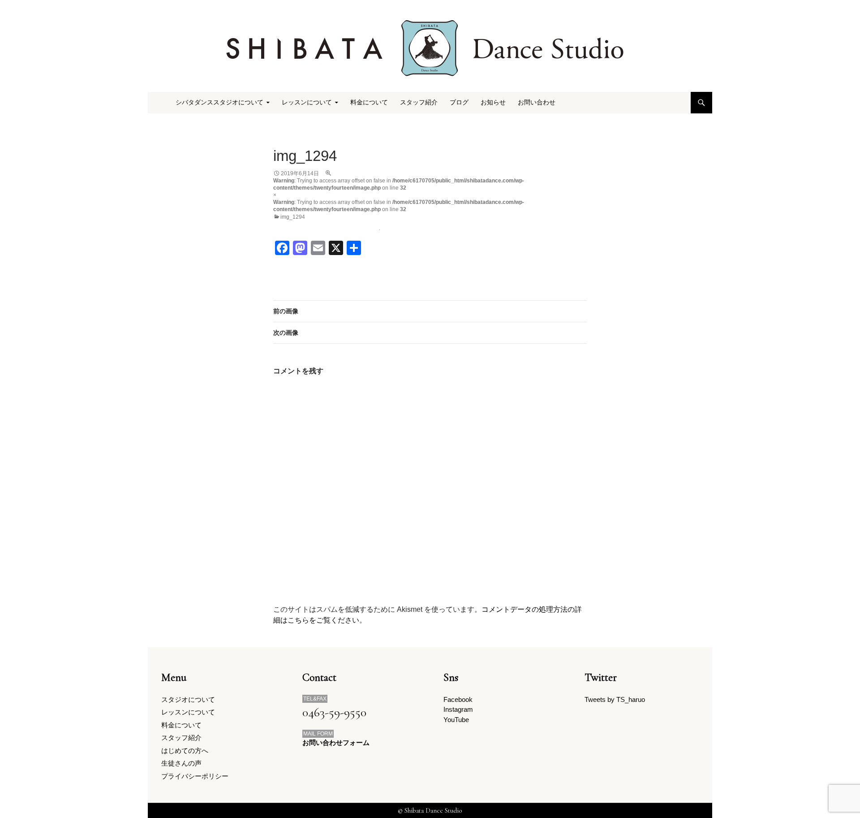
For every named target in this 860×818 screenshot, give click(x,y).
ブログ (459, 102)
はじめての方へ (184, 750)
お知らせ (493, 102)
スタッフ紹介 (419, 102)
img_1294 (292, 217)
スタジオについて (188, 699)
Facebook (458, 699)
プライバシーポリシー (194, 776)
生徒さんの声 (181, 763)
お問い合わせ (536, 102)
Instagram (458, 709)
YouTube (456, 719)
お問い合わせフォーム (336, 742)
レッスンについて (188, 712)
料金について (369, 102)
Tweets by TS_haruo (615, 699)
